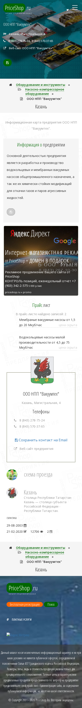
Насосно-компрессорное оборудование (44, 91)
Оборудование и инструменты (40, 85)
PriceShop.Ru (43, 700)
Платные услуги (22, 619)
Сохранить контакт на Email (42, 440)
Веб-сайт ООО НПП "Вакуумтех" (31, 48)
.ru (18, 8)
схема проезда (38, 474)
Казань (30, 492)
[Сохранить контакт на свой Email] (7, 62)
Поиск (50, 604)
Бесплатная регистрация (25, 604)
